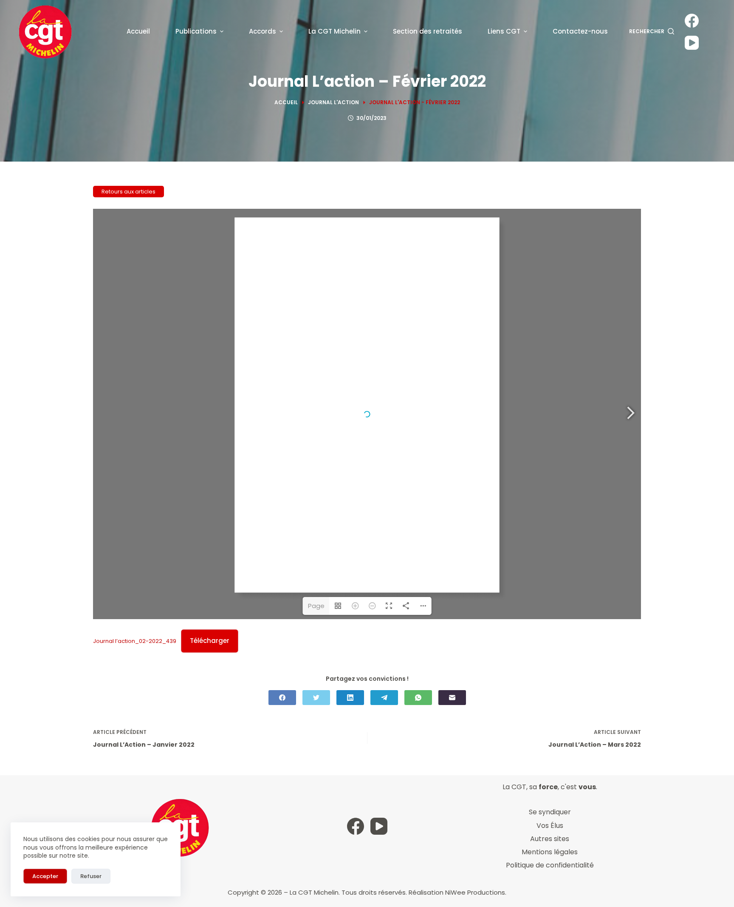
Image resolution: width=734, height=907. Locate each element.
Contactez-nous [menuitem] (580, 31)
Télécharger (209, 640)
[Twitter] (316, 697)
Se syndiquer (550, 812)
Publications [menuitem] (196, 31)
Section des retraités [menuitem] (427, 31)
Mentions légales (550, 852)
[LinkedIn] (350, 697)
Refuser (91, 876)
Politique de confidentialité (550, 865)
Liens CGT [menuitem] (504, 31)
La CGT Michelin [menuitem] (334, 31)
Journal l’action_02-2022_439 (134, 641)
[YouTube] (692, 43)
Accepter (45, 876)
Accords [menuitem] (262, 31)
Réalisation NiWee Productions (457, 892)
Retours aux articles (128, 191)
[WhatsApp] (418, 697)
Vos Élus (549, 825)
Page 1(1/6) (316, 608)
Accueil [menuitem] (138, 31)
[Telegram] (384, 697)
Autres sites (549, 839)
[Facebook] (692, 21)
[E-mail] (452, 697)
